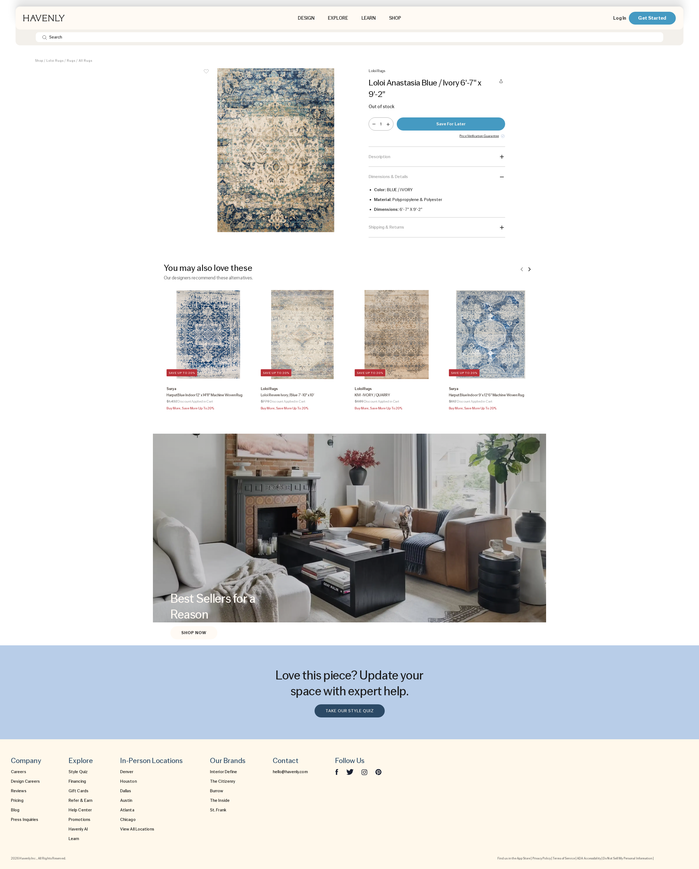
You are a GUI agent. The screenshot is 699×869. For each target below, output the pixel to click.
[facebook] (336, 771)
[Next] (529, 269)
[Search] (45, 37)
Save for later (451, 124)
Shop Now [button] (193, 632)
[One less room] (373, 124)
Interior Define (223, 771)
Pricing (17, 800)
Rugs (71, 61)
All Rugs (85, 61)
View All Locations (137, 829)
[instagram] (365, 771)
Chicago (128, 819)
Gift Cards (78, 790)
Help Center (80, 810)
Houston (128, 781)
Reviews (18, 790)
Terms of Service (564, 858)
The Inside (220, 800)
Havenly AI (78, 829)
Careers (18, 771)
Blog (15, 810)
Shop (39, 61)
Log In (619, 18)
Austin (126, 800)
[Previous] (521, 269)
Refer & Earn (80, 800)
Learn (74, 838)
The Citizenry (222, 781)
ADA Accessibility (589, 858)
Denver (127, 771)
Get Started (652, 18)
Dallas (125, 790)
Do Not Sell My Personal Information (627, 858)
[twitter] (350, 771)
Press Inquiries (24, 819)
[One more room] (388, 124)
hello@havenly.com (290, 771)
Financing (77, 781)
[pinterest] (378, 771)
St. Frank (218, 810)
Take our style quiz (349, 710)
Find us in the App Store (513, 858)
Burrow (216, 790)
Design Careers (25, 781)
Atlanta (127, 810)
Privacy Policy (541, 858)
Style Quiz (78, 771)
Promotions (79, 819)
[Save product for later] (206, 74)
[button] (276, 153)
